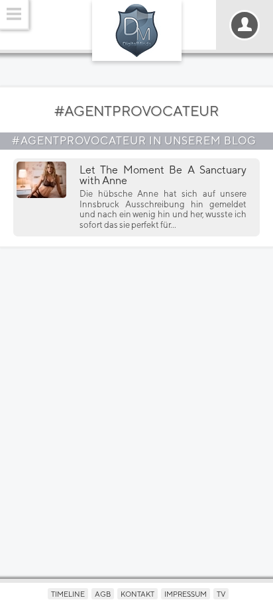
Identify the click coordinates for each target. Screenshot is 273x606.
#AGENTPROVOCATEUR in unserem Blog (134, 140)
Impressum (185, 593)
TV (221, 593)
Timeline (68, 593)
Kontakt (137, 593)
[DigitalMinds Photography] (137, 30)
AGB (103, 593)
